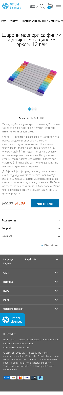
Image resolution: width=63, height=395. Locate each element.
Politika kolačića (51, 339)
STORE (3, 21)
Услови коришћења (29, 339)
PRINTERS (14, 21)
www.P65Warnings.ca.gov (16, 347)
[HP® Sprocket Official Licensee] (12, 6)
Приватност (9, 339)
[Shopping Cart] (50, 6)
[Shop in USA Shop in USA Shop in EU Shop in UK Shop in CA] (35, 6)
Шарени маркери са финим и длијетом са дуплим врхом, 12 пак (31, 39)
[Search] (42, 7)
